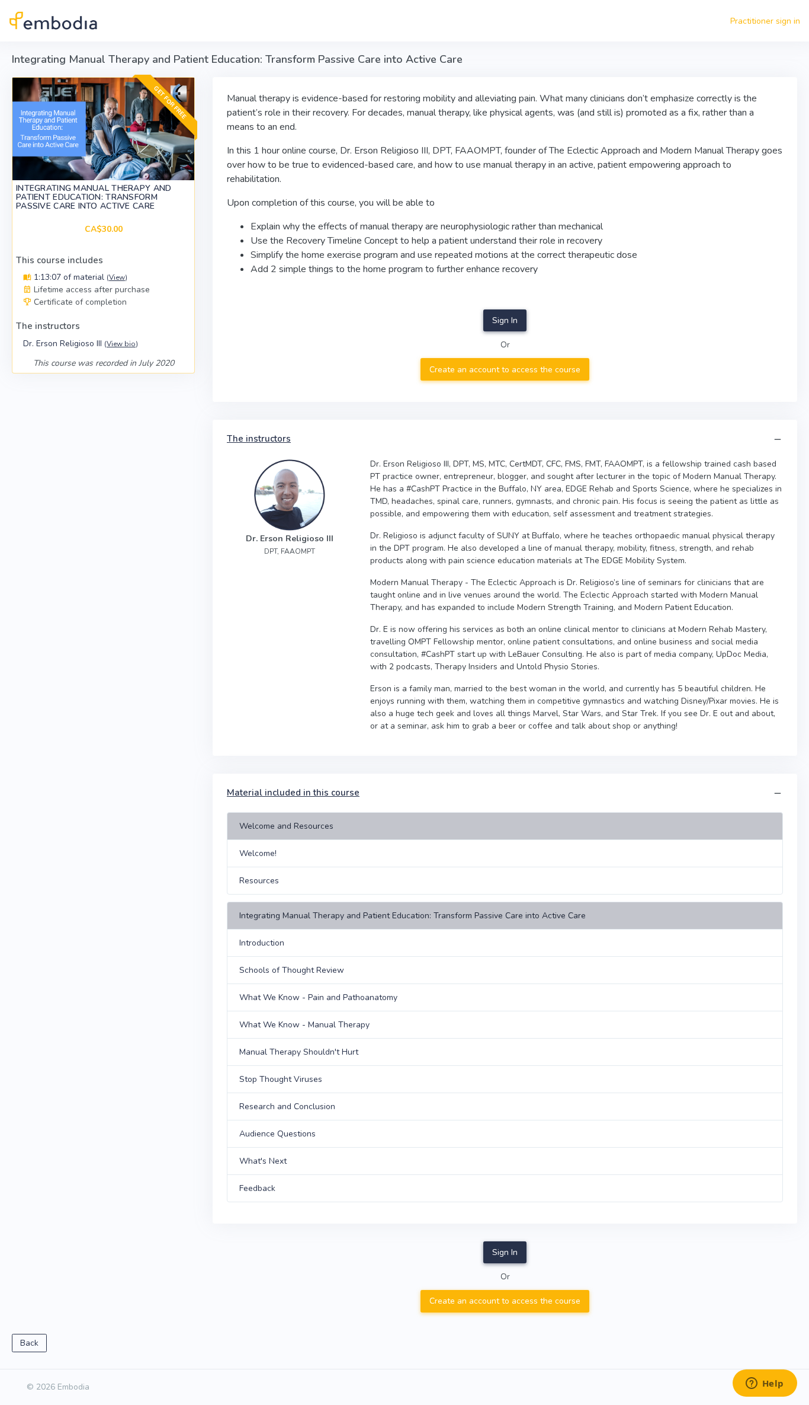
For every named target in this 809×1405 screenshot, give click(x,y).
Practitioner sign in (765, 21)
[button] (777, 439)
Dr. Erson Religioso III (80, 343)
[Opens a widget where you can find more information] (764, 1384)
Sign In (505, 320)
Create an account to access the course (504, 369)
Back (29, 1343)
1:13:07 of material (79, 277)
